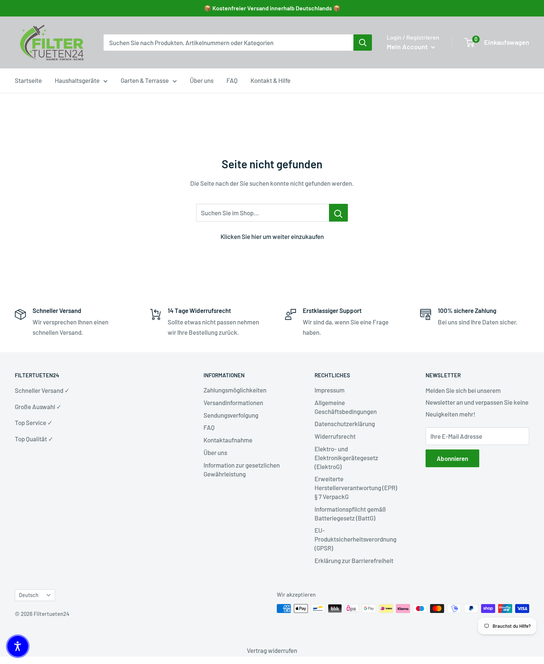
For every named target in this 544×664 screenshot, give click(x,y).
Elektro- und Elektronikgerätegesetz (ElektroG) (346, 457)
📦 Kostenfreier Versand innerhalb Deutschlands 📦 (272, 7)
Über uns (202, 80)
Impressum (330, 390)
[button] (18, 646)
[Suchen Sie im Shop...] (338, 213)
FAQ (232, 80)
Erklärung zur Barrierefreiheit (354, 560)
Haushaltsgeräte (77, 80)
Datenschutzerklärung (345, 423)
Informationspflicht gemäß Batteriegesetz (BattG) (350, 513)
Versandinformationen (233, 402)
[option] (362, 42)
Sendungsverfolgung (231, 415)
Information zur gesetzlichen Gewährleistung (242, 469)
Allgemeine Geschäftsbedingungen (346, 407)
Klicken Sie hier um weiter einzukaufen (272, 236)
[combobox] (228, 42)
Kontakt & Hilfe (271, 80)
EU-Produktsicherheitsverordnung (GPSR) (355, 539)
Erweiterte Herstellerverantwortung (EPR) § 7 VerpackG (356, 487)
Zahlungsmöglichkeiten (235, 390)
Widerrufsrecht (335, 436)
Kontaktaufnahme (228, 440)
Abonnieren (452, 458)
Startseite (28, 80)
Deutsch (28, 595)
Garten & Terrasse (145, 80)
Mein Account (408, 47)
